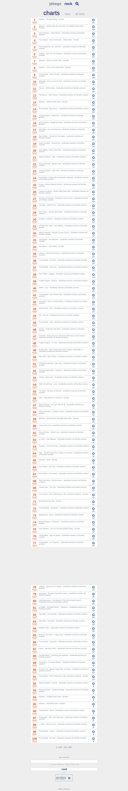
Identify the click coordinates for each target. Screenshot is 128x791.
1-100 (59, 747)
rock (68, 4)
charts (51, 13)
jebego (55, 4)
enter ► (64, 777)
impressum (66, 789)
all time (80, 14)
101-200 (67, 747)
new (67, 14)
